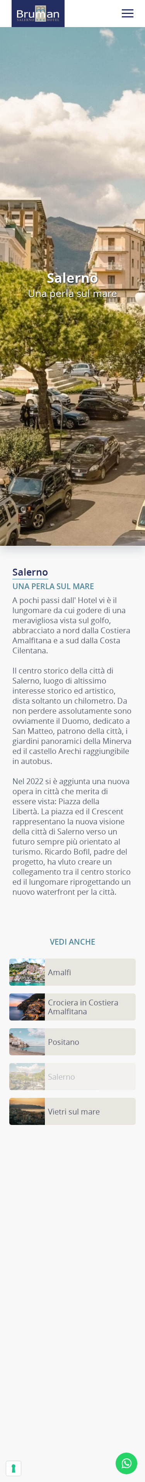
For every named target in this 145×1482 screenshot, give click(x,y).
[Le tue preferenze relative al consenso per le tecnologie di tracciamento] (13, 1468)
